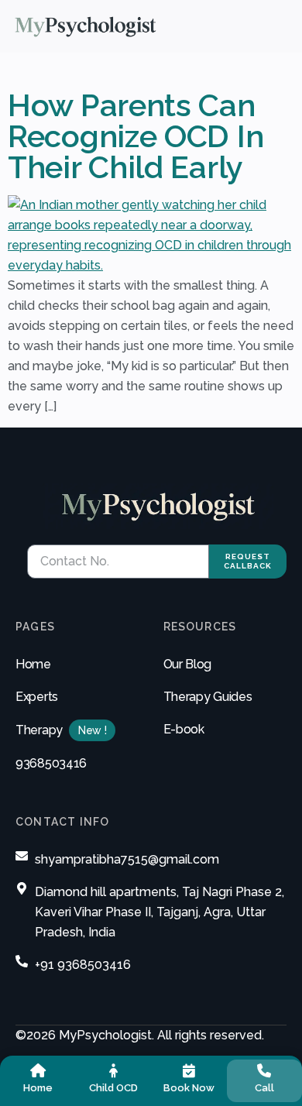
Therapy (39, 730)
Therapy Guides (207, 696)
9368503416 (51, 763)
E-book (183, 729)
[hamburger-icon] (281, 26)
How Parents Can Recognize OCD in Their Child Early (135, 136)
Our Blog (187, 664)
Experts (36, 696)
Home (33, 664)
